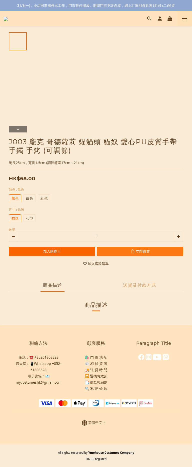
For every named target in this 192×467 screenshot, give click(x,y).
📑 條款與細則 (96, 382)
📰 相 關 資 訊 (96, 363)
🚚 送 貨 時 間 (96, 369)
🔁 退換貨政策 (96, 376)
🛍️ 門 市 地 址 (96, 357)
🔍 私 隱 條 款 (96, 388)
